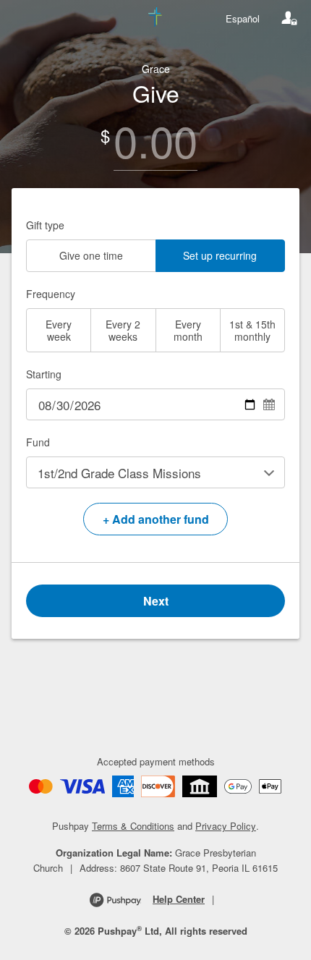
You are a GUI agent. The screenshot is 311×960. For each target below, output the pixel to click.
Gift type (45, 225)
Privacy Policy (225, 826)
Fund (38, 442)
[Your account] (289, 18)
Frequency (50, 293)
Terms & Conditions (133, 826)
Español (243, 18)
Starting (43, 374)
